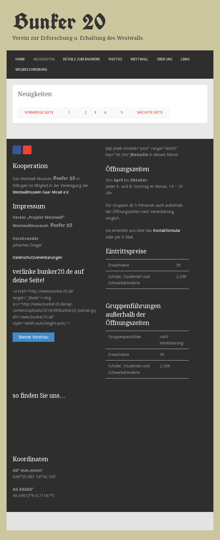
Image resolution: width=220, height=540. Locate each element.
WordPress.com (106, 521)
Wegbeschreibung (31, 70)
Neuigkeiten (44, 59)
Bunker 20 (59, 21)
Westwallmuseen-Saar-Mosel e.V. (41, 192)
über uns (164, 59)
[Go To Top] (214, 534)
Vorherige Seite (39, 112)
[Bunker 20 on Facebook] (17, 149)
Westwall (139, 59)
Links (185, 59)
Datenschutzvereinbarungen (37, 257)
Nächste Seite (150, 112)
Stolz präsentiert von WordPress (40, 521)
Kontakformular (166, 230)
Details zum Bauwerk (81, 59)
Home (20, 59)
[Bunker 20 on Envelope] (27, 149)
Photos (115, 59)
